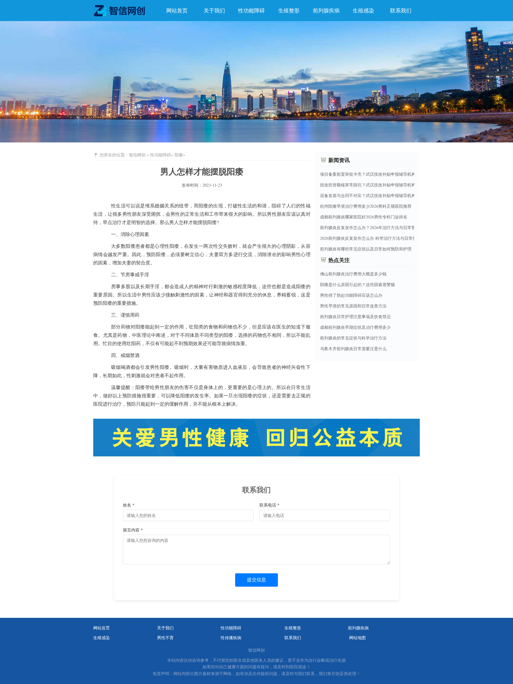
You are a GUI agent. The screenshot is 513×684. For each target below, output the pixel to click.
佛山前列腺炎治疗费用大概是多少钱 (353, 274)
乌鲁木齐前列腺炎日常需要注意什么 (353, 348)
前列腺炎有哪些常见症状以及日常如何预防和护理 (365, 248)
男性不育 (165, 638)
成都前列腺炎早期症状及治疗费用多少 (355, 327)
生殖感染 (363, 10)
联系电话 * (269, 505)
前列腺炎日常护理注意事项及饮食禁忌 (355, 316)
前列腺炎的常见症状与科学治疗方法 (353, 338)
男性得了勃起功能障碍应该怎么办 (351, 295)
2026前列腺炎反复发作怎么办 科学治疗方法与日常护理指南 (374, 238)
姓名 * (128, 505)
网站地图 (357, 638)
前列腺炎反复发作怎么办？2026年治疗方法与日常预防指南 (374, 227)
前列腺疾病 (326, 10)
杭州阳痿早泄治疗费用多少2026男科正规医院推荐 (365, 206)
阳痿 (179, 155)
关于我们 (214, 10)
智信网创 (137, 155)
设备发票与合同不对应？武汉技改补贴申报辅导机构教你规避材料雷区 (384, 195)
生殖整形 (289, 10)
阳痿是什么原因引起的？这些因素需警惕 (357, 284)
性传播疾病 (231, 638)
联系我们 (400, 10)
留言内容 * (133, 530)
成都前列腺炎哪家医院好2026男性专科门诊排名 (363, 216)
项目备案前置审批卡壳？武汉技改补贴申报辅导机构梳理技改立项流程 (384, 174)
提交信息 (256, 579)
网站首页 (177, 10)
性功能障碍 (251, 10)
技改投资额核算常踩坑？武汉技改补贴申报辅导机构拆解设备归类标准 (384, 184)
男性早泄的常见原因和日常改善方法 (353, 306)
